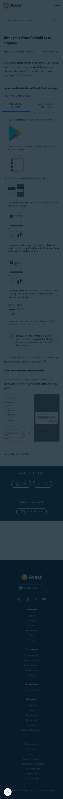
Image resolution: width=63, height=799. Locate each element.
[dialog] (31, 399)
